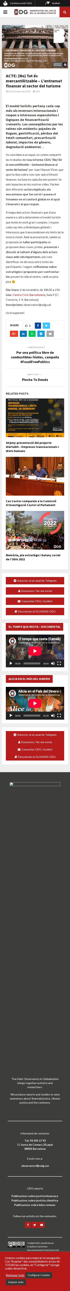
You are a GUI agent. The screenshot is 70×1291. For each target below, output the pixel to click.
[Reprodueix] (11, 663)
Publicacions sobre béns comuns (34, 1204)
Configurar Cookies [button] (39, 1275)
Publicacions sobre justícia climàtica (34, 1200)
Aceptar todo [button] (16, 1282)
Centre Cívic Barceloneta (29, 295)
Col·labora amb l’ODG (21, 3)
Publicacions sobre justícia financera (34, 1196)
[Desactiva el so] (53, 663)
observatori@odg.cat (35, 1165)
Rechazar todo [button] (15, 1275)
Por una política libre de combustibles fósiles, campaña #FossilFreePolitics (35, 357)
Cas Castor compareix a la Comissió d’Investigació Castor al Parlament (31, 503)
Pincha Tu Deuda (35, 379)
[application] (35, 651)
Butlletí (56, 3)
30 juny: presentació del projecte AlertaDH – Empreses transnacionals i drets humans (32, 447)
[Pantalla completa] (59, 663)
